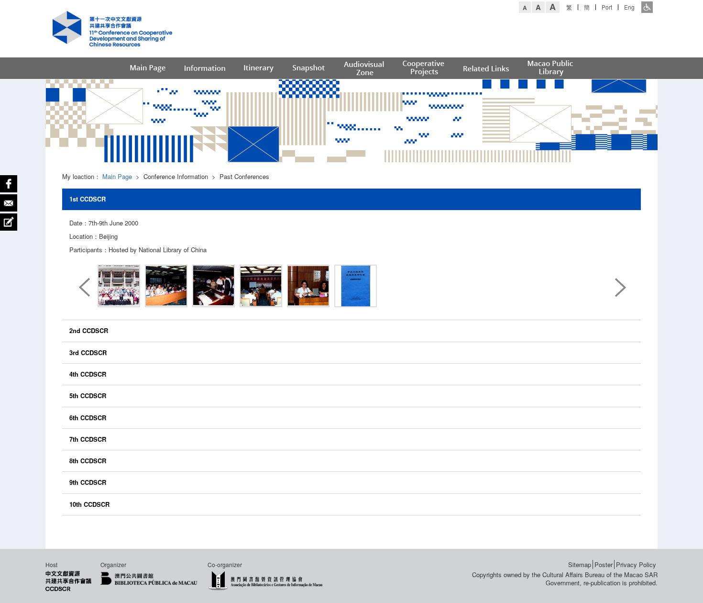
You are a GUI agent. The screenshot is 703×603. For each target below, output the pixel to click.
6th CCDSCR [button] (87, 417)
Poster (603, 564)
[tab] (351, 199)
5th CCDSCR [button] (87, 395)
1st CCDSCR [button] (87, 198)
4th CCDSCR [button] (87, 374)
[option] (119, 287)
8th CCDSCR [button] (87, 460)
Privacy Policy (636, 564)
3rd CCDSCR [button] (88, 352)
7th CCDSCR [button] (87, 439)
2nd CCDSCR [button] (88, 330)
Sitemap (579, 564)
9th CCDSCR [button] (87, 482)
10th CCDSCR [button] (89, 504)
